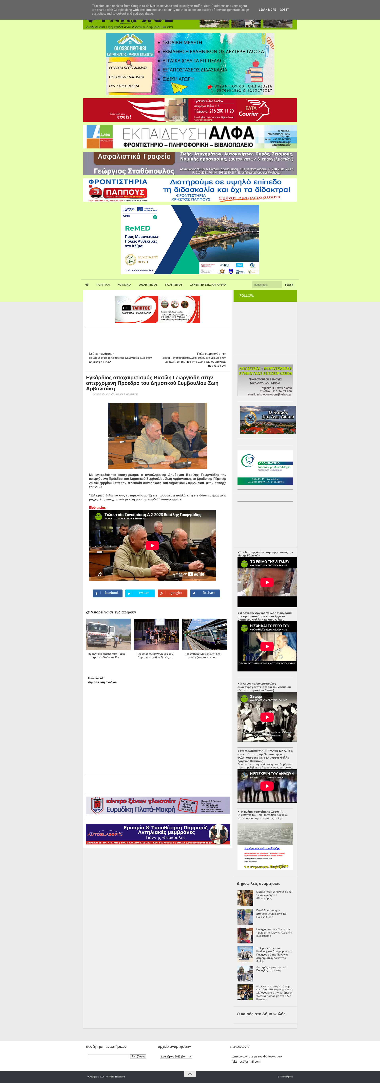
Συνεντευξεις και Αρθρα (208, 284)
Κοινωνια (124, 284)
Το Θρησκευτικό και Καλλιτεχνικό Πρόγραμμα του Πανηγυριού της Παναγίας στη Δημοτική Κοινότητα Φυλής (274, 954)
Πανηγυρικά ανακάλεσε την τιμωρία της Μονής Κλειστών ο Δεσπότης (274, 933)
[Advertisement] (157, 338)
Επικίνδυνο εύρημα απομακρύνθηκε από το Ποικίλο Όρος (271, 914)
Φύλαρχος (92, 1076)
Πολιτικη (103, 284)
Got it (284, 9)
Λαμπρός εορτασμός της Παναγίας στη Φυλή (271, 969)
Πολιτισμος (173, 284)
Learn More (267, 9)
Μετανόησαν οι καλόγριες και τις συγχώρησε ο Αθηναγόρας (274, 895)
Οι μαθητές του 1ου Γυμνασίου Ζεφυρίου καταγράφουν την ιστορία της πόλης (263, 816)
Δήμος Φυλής (101, 394)
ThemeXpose (286, 1076)
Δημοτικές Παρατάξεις (124, 394)
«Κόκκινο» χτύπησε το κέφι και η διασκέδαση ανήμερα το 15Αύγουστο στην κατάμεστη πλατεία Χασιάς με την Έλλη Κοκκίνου (274, 992)
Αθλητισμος (148, 284)
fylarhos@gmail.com (246, 1061)
